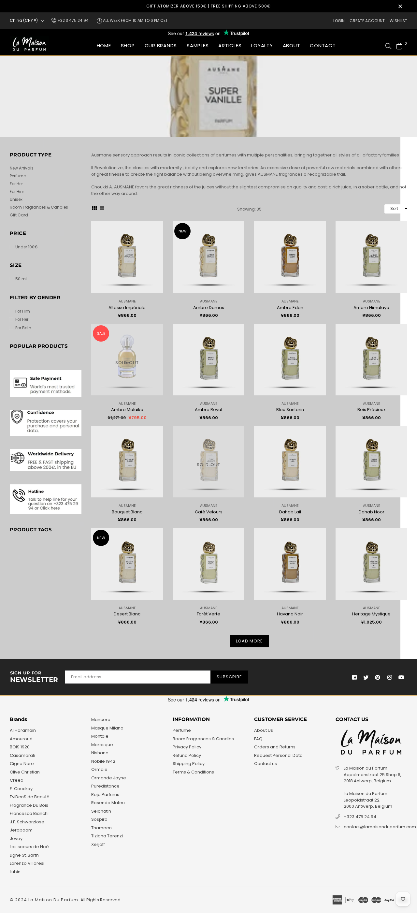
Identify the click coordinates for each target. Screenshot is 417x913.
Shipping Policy (189, 763)
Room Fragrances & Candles (39, 207)
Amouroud (21, 739)
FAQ (258, 739)
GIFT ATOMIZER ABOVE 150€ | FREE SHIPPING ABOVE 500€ (208, 6)
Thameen (101, 828)
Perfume (18, 176)
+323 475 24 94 (360, 817)
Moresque (102, 745)
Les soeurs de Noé (29, 847)
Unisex (16, 199)
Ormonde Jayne (108, 778)
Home (104, 45)
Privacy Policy (187, 747)
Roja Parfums (105, 794)
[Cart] (399, 45)
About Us (263, 730)
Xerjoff (98, 844)
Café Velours (209, 512)
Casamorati (22, 755)
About (291, 45)
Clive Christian (25, 772)
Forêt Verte (208, 614)
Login (339, 20)
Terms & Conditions (193, 772)
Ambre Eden (290, 307)
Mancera (100, 719)
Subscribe (229, 677)
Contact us (265, 763)
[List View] (102, 209)
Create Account (367, 20)
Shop (128, 45)
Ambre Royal (208, 409)
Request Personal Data (278, 755)
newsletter (34, 677)
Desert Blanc (127, 614)
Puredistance (105, 786)
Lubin (15, 872)
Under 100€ (26, 247)
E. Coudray (21, 789)
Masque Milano (107, 728)
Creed (16, 780)
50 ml (21, 279)
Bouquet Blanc (127, 512)
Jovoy (16, 838)
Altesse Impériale (127, 307)
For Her (16, 183)
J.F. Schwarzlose (27, 822)
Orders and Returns (274, 747)
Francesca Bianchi (29, 813)
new (183, 231)
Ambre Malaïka (127, 409)
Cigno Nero (22, 763)
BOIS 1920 (20, 747)
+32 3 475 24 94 (72, 20)
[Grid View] (94, 209)
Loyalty (262, 45)
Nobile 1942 (103, 761)
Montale (99, 736)
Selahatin (101, 811)
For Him (17, 191)
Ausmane (127, 301)
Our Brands (161, 45)
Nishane (99, 753)
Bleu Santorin (290, 409)
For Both (23, 328)
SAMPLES (197, 45)
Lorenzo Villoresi (27, 863)
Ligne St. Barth (24, 855)
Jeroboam (21, 830)
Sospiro (99, 819)
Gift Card (19, 215)
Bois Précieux (371, 409)
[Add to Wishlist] (155, 237)
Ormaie (99, 769)
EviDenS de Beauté (30, 797)
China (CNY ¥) (24, 20)
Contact (323, 45)
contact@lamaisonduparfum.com (380, 827)
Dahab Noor (371, 512)
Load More (249, 641)
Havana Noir (290, 614)
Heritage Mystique (371, 614)
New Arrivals (22, 168)
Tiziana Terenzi (107, 836)
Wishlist (398, 20)
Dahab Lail (290, 512)
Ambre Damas (208, 307)
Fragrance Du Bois (29, 805)
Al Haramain (23, 730)
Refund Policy (187, 755)
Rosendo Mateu (108, 803)
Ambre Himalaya (371, 307)
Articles (229, 45)
